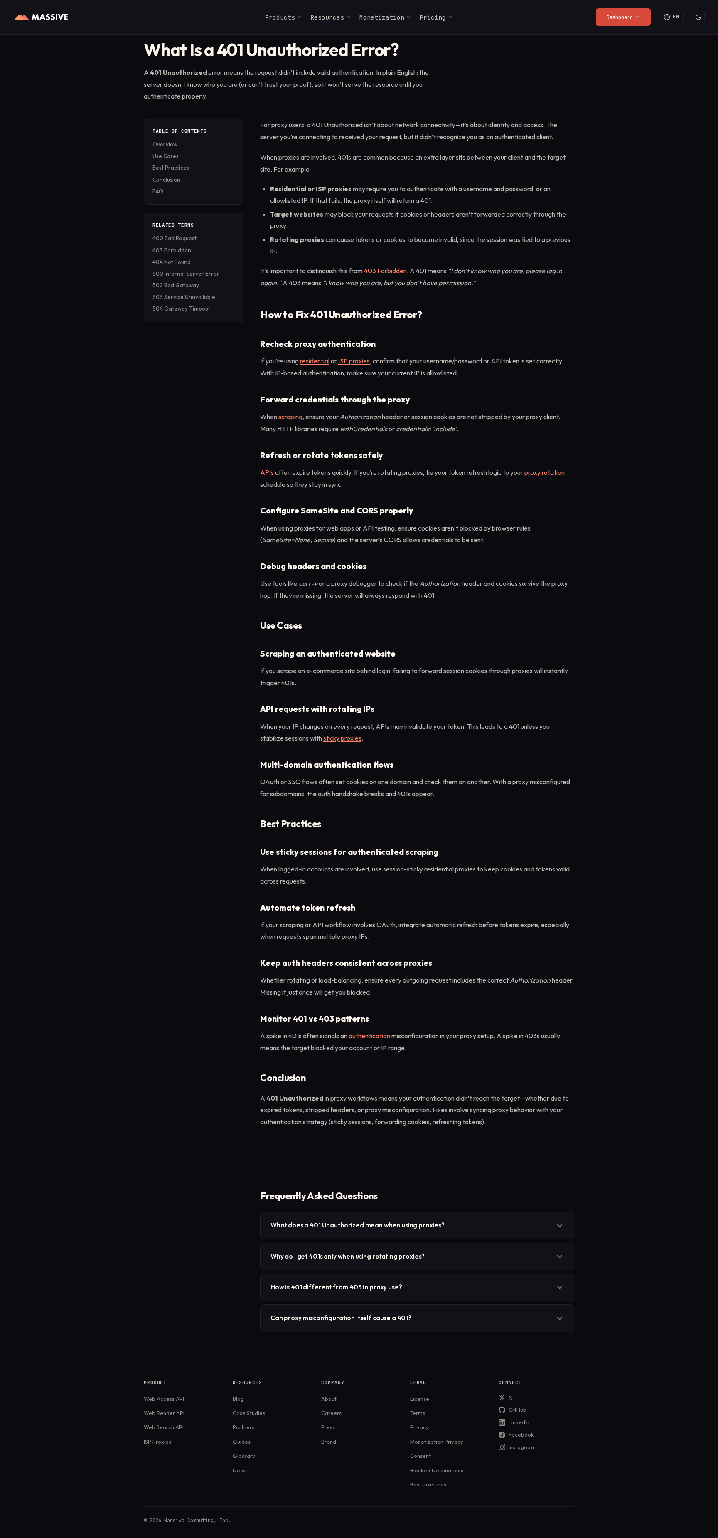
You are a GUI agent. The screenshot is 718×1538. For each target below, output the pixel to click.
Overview (164, 144)
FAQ (157, 191)
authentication (369, 1036)
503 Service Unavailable (183, 297)
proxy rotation (544, 472)
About (329, 1398)
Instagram (521, 1447)
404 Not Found (171, 262)
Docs (239, 1470)
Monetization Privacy (436, 1441)
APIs (267, 472)
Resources (327, 17)
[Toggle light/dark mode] (698, 17)
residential (314, 361)
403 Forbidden (171, 250)
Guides (242, 1441)
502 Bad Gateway (175, 285)
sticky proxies (342, 738)
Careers (331, 1413)
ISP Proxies (157, 1441)
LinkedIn (519, 1422)
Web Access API (164, 1398)
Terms (417, 1413)
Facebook (521, 1434)
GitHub (517, 1409)
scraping (290, 416)
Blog (238, 1398)
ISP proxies (354, 361)
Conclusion (166, 179)
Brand (328, 1441)
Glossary (244, 1455)
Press (328, 1427)
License (419, 1398)
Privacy (419, 1427)
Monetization (381, 17)
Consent (420, 1455)
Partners (243, 1427)
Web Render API (164, 1413)
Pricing (433, 17)
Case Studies (249, 1413)
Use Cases (165, 156)
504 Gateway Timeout (181, 308)
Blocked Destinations (436, 1470)
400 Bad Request (174, 238)
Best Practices (170, 167)
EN (676, 16)
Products (280, 17)
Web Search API (164, 1427)
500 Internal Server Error (185, 273)
